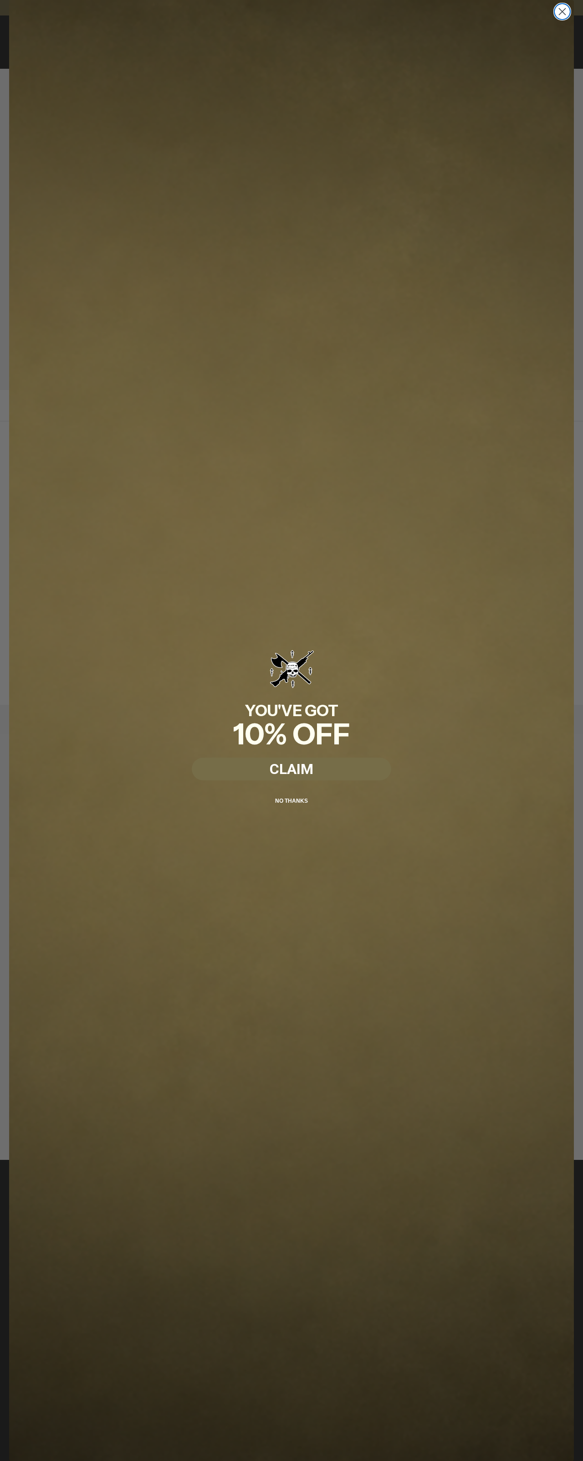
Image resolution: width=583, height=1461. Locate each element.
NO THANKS (291, 801)
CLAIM (291, 769)
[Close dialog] (562, 12)
